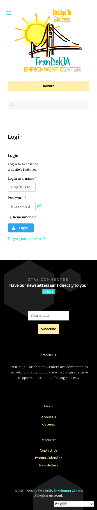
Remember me (24, 217)
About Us (48, 417)
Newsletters (48, 465)
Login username (22, 178)
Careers (48, 424)
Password (17, 198)
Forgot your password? (26, 238)
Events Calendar (48, 458)
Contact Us (48, 450)
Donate (48, 86)
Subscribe (48, 329)
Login (23, 228)
